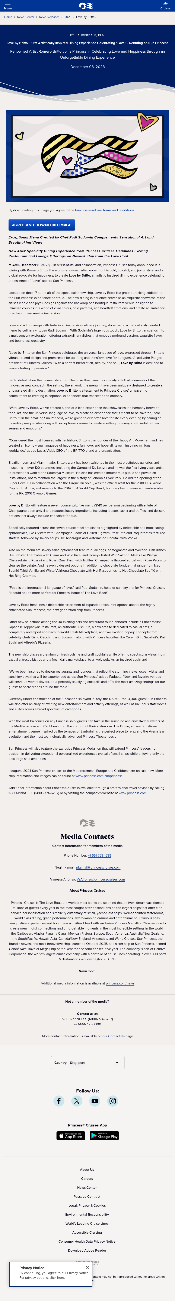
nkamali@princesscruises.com (98, 867)
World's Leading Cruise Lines (87, 1223)
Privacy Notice (78, 1272)
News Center (87, 1187)
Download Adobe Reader (87, 1250)
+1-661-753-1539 (99, 855)
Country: (60, 1063)
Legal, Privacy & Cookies (87, 1205)
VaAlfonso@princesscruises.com (101, 879)
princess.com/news (120, 983)
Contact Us (116, 1036)
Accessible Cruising (87, 1232)
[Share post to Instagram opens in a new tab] (112, 1101)
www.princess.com (133, 792)
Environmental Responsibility (87, 1214)
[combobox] (95, 1062)
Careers (87, 1178)
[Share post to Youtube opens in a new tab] (94, 1101)
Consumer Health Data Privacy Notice (86, 1241)
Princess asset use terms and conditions (104, 210)
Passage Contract (87, 1196)
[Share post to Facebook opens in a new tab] (58, 1101)
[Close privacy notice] (87, 1267)
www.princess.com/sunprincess (99, 775)
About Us (87, 1169)
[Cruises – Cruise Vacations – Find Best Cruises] (86, 6)
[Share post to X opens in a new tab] (76, 1101)
